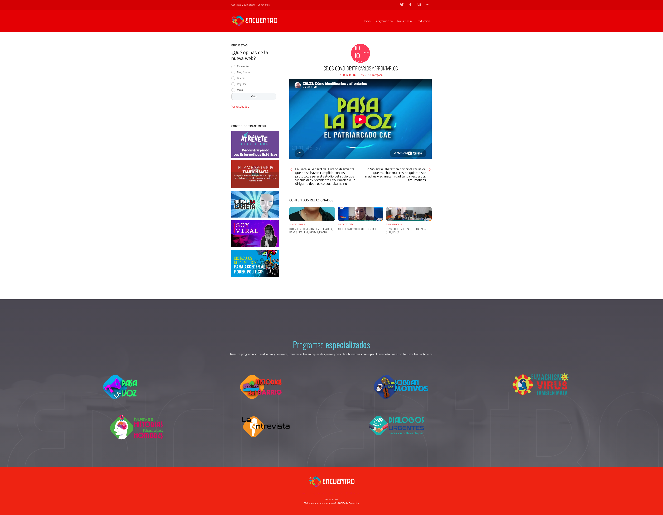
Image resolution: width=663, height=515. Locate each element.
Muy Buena (243, 72)
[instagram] (418, 4)
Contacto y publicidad (243, 4)
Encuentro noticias (351, 75)
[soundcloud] (427, 4)
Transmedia (404, 21)
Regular (241, 84)
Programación (383, 21)
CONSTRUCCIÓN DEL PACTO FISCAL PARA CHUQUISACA (405, 230)
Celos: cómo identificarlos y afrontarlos (361, 68)
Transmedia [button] (336, 493)
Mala (240, 90)
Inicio (367, 21)
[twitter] (401, 4)
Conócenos (264, 4)
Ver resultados (240, 106)
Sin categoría (375, 75)
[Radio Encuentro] (254, 24)
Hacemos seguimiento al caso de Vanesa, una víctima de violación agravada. (311, 230)
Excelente (243, 66)
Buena (240, 78)
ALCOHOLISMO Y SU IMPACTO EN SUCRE (357, 229)
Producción (423, 21)
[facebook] (410, 4)
